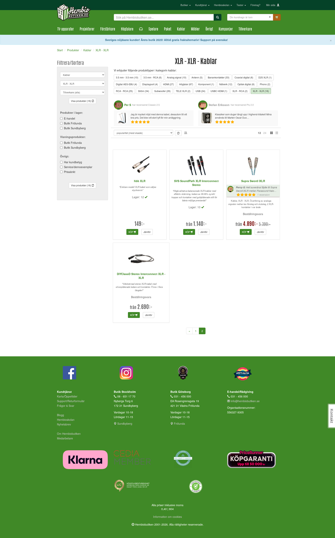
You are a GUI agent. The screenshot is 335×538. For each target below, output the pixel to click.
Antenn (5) (197, 77)
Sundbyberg (124, 423)
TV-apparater (65, 29)
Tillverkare (245, 29)
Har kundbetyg (73, 162)
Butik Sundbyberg (75, 128)
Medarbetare (65, 438)
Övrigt (209, 29)
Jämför (147, 231)
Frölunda (179, 423)
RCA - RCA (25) (124, 91)
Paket (167, 29)
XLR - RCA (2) (240, 91)
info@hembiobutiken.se (245, 401)
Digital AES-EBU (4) (126, 84)
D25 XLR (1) (265, 77)
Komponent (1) (206, 84)
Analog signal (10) (176, 77)
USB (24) (200, 91)
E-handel (69, 118)
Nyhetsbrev (64, 424)
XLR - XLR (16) (261, 91)
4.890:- (250, 224)
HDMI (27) (168, 84)
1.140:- (200, 224)
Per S (127, 105)
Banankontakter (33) (218, 77)
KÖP (131, 231)
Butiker (184, 5)
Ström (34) (143, 91)
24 (264, 133)
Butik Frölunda (73, 123)
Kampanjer (226, 29)
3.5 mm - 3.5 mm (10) (127, 77)
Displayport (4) (150, 84)
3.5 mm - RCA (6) (152, 77)
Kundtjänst (201, 5)
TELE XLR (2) (183, 91)
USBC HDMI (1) (219, 91)
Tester (240, 5)
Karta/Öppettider (67, 396)
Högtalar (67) (186, 84)
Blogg (60, 415)
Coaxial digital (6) (244, 77)
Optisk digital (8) (246, 84)
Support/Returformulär (71, 401)
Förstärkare (107, 29)
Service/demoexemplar (78, 167)
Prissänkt (69, 172)
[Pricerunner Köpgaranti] (252, 459)
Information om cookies (167, 517)
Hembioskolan (222, 5)
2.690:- (144, 307)
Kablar (181, 29)
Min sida (271, 5)
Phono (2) (265, 84)
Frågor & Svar (65, 406)
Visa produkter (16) (81, 100)
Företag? (255, 5)
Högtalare (127, 29)
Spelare (153, 29)
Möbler (195, 29)
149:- (140, 224)
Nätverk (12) (225, 84)
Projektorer (87, 29)
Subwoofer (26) (162, 91)
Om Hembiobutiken (69, 434)
